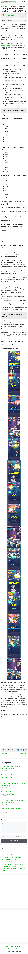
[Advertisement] (14, 733)
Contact (12, 946)
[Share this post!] (18, 750)
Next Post (23, 753)
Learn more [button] (5, 710)
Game (5, 6)
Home (2, 6)
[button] (14, 362)
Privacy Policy (18, 946)
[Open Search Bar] (18, 2)
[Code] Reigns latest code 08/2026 (11, 857)
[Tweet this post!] (21, 750)
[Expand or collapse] (25, 20)
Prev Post (5, 753)
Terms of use (11, 948)
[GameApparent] (8, 2)
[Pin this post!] (26, 750)
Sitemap (18, 948)
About (7, 946)
